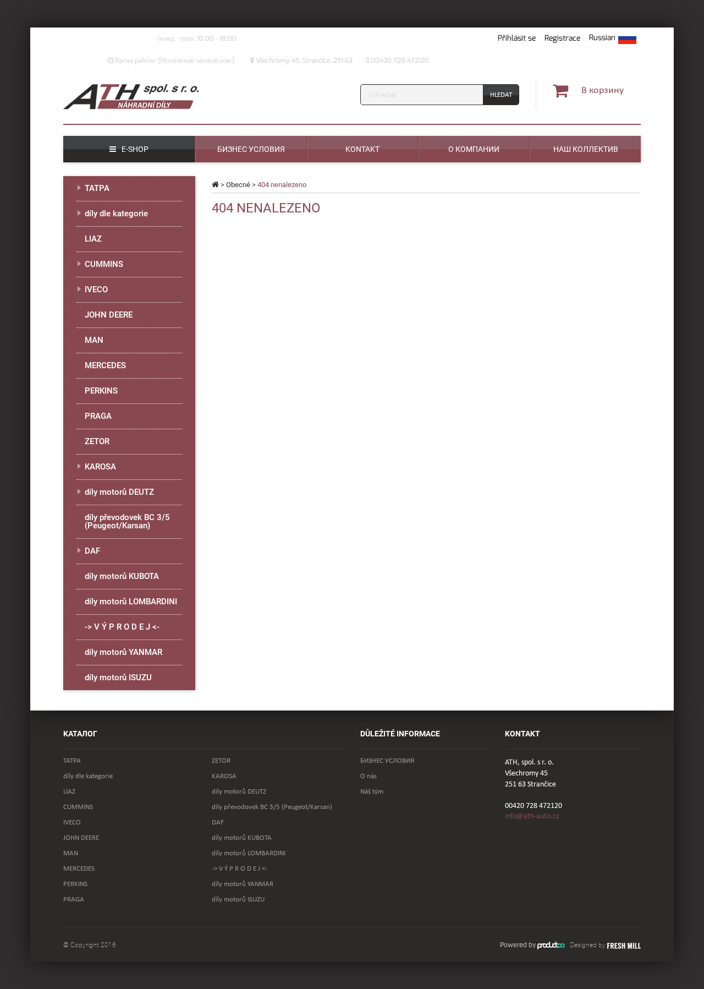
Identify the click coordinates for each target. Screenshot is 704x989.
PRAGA (98, 416)
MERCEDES (105, 365)
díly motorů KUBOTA (122, 576)
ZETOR (97, 441)
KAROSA (100, 467)
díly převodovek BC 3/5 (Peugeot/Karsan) (127, 521)
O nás (368, 776)
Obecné (238, 185)
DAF (92, 551)
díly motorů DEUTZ (119, 492)
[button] (613, 38)
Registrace (562, 38)
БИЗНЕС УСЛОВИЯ (387, 760)
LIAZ (93, 239)
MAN (94, 340)
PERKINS (101, 391)
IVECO (96, 289)
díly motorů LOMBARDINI (131, 601)
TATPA (97, 188)
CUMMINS (104, 264)
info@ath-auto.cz (532, 816)
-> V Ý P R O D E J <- (122, 627)
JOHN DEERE (109, 315)
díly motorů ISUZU (118, 677)
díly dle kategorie (116, 213)
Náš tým (371, 791)
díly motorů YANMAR (123, 652)
